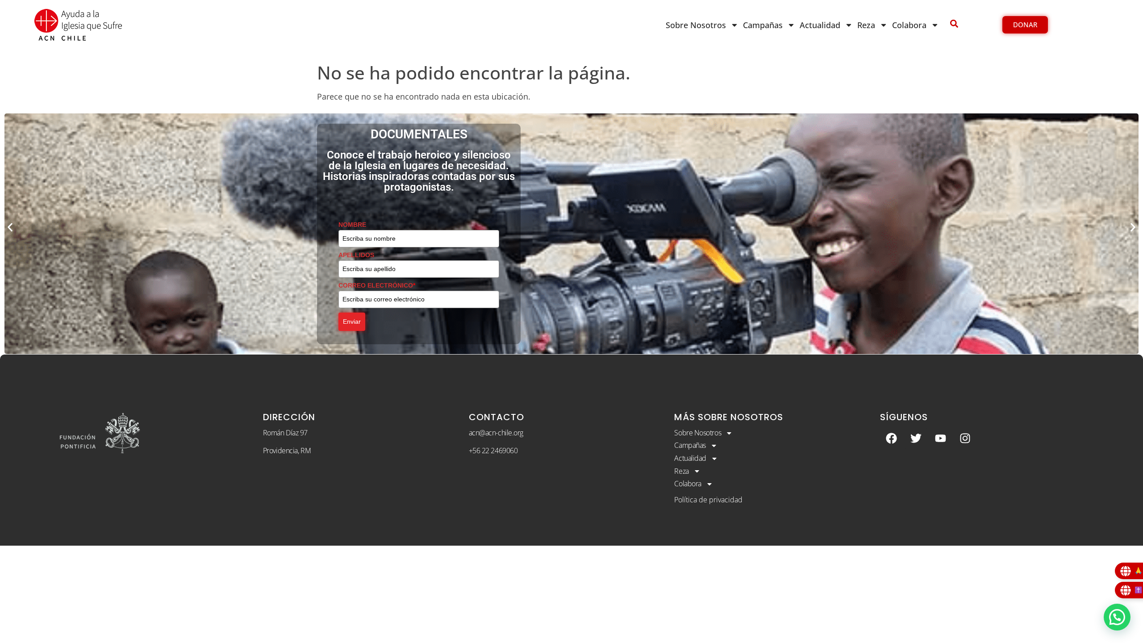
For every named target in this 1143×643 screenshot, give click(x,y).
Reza (866, 25)
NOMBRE (352, 224)
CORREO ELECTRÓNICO (376, 285)
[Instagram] (965, 438)
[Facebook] (891, 438)
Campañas (763, 25)
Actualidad (820, 25)
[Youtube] (940, 438)
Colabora (909, 25)
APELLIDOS (356, 255)
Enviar (352, 321)
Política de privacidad (708, 500)
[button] (10, 227)
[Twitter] (916, 438)
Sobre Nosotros (696, 25)
